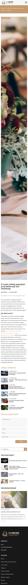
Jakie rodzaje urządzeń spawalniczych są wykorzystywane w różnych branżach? (18, 467)
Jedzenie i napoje (5, 577)
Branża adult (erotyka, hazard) (8, 562)
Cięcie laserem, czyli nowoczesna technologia (17, 373)
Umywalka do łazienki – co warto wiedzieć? (17, 481)
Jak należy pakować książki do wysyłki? (11, 512)
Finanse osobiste (5, 571)
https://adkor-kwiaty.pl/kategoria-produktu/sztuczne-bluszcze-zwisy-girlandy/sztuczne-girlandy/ (11, 333)
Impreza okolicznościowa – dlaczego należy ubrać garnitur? (17, 387)
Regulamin (3, 550)
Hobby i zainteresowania (7, 574)
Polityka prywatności (6, 547)
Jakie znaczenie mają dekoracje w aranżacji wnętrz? (17, 394)
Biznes (2, 558)
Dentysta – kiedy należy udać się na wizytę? (18, 380)
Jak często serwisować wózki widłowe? (16, 401)
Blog (2, 544)
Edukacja (3, 568)
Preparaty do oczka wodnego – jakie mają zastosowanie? (17, 408)
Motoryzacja (4, 583)
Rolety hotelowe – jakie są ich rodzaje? (16, 474)
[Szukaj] (25, 449)
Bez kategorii (5, 18)
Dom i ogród (4, 565)
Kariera (3, 580)
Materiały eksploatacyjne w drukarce (18, 460)
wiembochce (4, 292)
